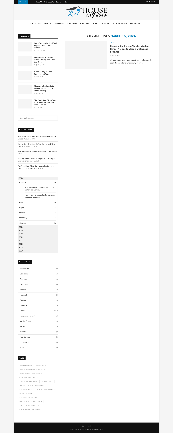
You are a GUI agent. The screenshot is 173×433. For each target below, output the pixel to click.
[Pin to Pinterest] (135, 67)
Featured (39, 295)
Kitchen (39, 326)
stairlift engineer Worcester (30, 409)
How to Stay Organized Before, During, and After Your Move (44, 59)
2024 (21, 230)
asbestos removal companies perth (32, 369)
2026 (21, 178)
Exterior (39, 290)
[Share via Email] (138, 67)
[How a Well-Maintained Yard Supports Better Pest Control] (25, 46)
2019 (21, 247)
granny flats (47, 381)
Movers (39, 332)
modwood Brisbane (27, 393)
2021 (21, 240)
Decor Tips (72, 23)
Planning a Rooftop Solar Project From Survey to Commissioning (44, 88)
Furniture (84, 23)
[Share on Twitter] (133, 67)
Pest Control (39, 337)
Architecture (34, 23)
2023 (21, 233)
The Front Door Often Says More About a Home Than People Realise (45, 102)
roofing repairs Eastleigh (29, 405)
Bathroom (59, 23)
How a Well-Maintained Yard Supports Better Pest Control (56, 2)
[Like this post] (127, 67)
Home (95, 23)
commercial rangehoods (29, 377)
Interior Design (119, 23)
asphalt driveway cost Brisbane (31, 373)
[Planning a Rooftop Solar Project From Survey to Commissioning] (25, 89)
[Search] (145, 23)
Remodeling (135, 23)
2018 (21, 250)
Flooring (105, 23)
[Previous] (30, 2)
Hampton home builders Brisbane (31, 385)
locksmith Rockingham (46, 389)
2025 (21, 227)
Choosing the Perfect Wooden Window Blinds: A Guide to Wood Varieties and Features (129, 48)
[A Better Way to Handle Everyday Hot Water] (25, 75)
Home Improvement (39, 316)
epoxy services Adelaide (28, 381)
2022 (21, 237)
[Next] (33, 2)
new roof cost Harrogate (29, 397)
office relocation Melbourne (30, 401)
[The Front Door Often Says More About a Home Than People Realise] (25, 103)
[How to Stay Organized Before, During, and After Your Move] (25, 61)
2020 (21, 244)
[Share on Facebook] (130, 67)
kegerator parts (25, 389)
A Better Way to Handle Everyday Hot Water (43, 73)
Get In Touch (150, 2)
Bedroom (48, 23)
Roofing (39, 347)
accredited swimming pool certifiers (33, 365)
